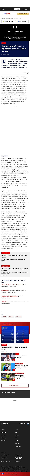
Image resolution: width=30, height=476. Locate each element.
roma (4, 316)
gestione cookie (5, 455)
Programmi (18, 446)
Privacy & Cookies (10, 467)
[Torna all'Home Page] (7, 13)
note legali (4, 457)
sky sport (4, 432)
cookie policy (18, 455)
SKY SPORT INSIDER (23, 13)
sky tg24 (3, 435)
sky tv (16, 432)
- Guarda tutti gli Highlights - (9, 296)
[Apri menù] (2, 13)
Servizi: (16, 429)
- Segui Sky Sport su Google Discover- (12, 285)
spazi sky (17, 443)
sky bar (17, 440)
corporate (17, 461)
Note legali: (3, 452)
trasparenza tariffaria (12, 468)
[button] (12, 474)
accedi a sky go (22, 423)
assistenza (19, 468)
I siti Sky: (3, 429)
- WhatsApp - (5, 290)
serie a (18, 316)
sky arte (3, 440)
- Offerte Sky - (5, 301)
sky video (3, 437)
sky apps (17, 435)
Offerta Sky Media (5, 461)
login (27, 9)
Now (16, 437)
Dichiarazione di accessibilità (19, 458)
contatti (23, 468)
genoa (11, 316)
